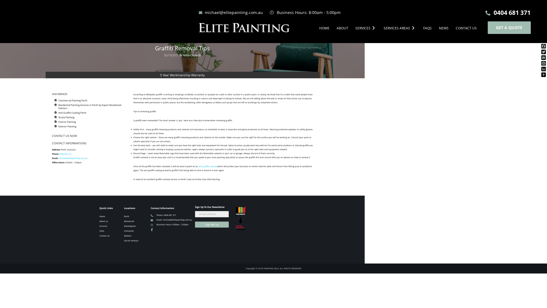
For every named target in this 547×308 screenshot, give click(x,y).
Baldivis (127, 235)
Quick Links (106, 208)
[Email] (543, 57)
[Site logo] (244, 28)
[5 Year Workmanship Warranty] (182, 60)
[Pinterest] (543, 63)
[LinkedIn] (543, 69)
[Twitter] (543, 52)
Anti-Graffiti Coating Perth (72, 112)
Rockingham (130, 226)
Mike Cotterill (192, 55)
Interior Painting (67, 121)
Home (324, 28)
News (444, 28)
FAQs (427, 28)
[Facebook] (543, 46)
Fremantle (129, 231)
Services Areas (397, 28)
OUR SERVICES (59, 94)
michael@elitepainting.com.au (72, 158)
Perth (126, 216)
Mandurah (129, 221)
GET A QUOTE (509, 27)
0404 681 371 (65, 154)
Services (363, 28)
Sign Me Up (212, 224)
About (342, 28)
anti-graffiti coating (208, 166)
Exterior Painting (67, 126)
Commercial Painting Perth (72, 100)
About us (103, 221)
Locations (129, 208)
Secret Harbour (131, 240)
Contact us (466, 28)
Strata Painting (66, 117)
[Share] (543, 75)
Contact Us (104, 235)
